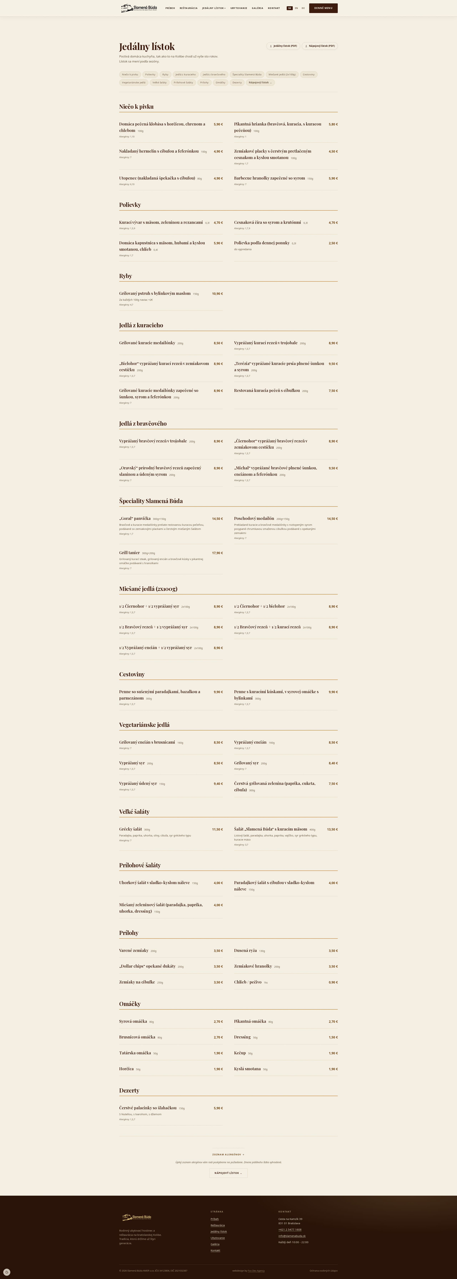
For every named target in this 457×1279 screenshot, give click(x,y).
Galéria (257, 8)
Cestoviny (309, 74)
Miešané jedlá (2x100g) (282, 74)
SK (289, 8)
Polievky (150, 74)
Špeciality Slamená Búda (247, 74)
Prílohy (204, 82)
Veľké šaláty (160, 82)
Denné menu (323, 8)
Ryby (165, 74)
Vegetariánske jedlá (133, 82)
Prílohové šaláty (183, 82)
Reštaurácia (189, 8)
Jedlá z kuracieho (186, 74)
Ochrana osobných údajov (324, 1270)
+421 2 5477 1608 (290, 1229)
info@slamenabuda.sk (292, 1236)
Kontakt (274, 8)
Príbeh (170, 8)
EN (296, 8)
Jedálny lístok (214, 8)
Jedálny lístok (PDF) (285, 45)
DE (303, 8)
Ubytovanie (238, 8)
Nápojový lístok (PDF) (322, 45)
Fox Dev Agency (256, 1270)
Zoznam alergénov (226, 1154)
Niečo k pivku (130, 74)
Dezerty (237, 82)
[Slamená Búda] (139, 8)
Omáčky (220, 82)
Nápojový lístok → (260, 82)
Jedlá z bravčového (214, 74)
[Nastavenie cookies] (6, 1272)
